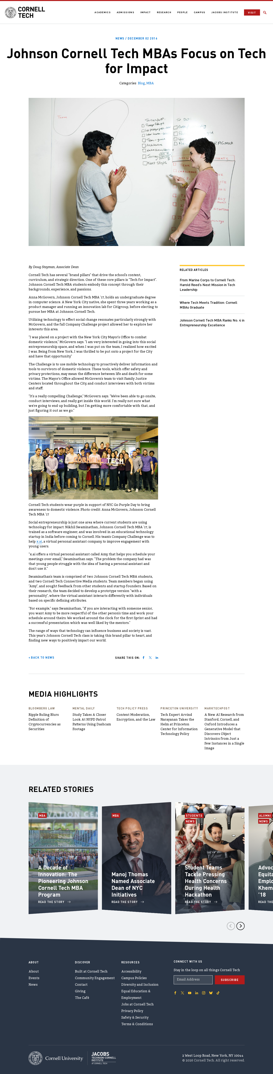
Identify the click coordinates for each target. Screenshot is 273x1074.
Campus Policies (134, 978)
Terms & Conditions (137, 1024)
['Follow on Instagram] (203, 992)
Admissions (125, 12)
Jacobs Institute (224, 12)
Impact (145, 12)
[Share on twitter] (150, 657)
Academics (103, 12)
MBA (150, 84)
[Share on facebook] (143, 657)
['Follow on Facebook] (175, 992)
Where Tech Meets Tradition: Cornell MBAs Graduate (208, 304)
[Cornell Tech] (58, 1058)
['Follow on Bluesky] (210, 992)
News (191, 821)
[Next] (240, 926)
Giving (80, 991)
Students (195, 815)
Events (34, 978)
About (34, 972)
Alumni (265, 815)
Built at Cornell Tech (91, 972)
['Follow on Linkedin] (196, 992)
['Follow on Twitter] (182, 992)
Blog (141, 84)
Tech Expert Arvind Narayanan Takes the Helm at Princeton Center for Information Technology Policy (179, 724)
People (182, 12)
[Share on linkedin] (157, 657)
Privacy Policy (132, 1011)
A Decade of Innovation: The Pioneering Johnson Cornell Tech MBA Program (63, 881)
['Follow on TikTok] (218, 992)
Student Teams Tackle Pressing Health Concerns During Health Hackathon (206, 881)
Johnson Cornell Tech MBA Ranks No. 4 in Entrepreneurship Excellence (212, 322)
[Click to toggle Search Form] (265, 12)
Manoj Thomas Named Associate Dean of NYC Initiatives (133, 884)
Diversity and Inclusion (139, 985)
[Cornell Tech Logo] (25, 12)
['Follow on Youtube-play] (189, 992)
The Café (82, 998)
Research (164, 12)
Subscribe (230, 980)
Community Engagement (95, 978)
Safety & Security (134, 1018)
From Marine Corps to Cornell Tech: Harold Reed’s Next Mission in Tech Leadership (207, 284)
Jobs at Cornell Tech (137, 1005)
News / (137, 38)
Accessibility (131, 972)
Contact (81, 985)
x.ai (39, 542)
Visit (252, 12)
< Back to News (42, 657)
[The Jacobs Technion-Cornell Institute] (102, 1058)
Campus (199, 12)
